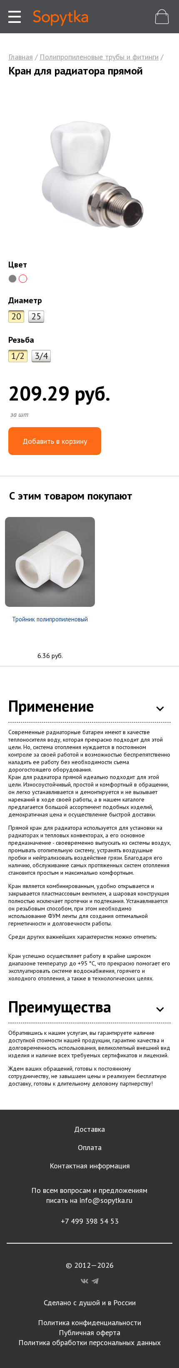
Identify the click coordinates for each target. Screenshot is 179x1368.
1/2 (18, 355)
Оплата (90, 1147)
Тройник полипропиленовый (50, 619)
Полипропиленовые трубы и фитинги (99, 57)
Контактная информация (90, 1165)
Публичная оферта (89, 1332)
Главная (20, 57)
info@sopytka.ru (106, 1200)
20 (16, 316)
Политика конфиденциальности (89, 1322)
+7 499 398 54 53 (90, 1221)
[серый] (12, 278)
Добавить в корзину (54, 441)
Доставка (89, 1129)
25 (36, 316)
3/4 (41, 355)
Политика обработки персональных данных (89, 1342)
